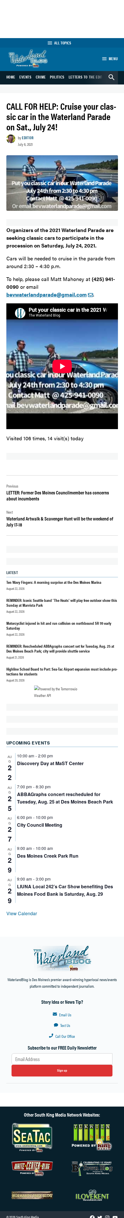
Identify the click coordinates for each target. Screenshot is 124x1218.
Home (11, 77)
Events (25, 77)
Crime (41, 77)
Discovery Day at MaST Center (50, 763)
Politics (57, 77)
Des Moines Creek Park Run (47, 855)
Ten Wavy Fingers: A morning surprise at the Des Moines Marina (53, 582)
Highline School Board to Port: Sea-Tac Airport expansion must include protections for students (62, 671)
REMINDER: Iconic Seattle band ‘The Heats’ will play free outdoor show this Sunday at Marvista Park (61, 602)
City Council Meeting (39, 825)
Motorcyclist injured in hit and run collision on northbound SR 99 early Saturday (58, 625)
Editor (27, 137)
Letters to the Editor (88, 77)
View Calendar (21, 913)
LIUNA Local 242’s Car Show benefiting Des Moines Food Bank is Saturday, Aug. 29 (65, 890)
